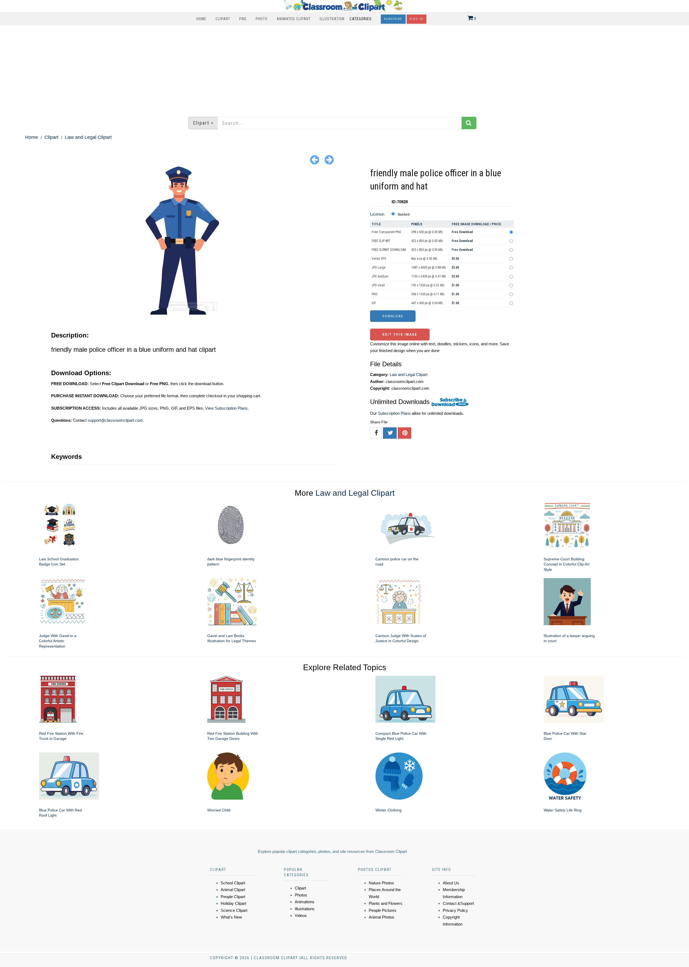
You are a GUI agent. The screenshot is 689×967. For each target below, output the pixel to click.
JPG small (378, 285)
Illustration (332, 19)
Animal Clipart (233, 889)
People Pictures (382, 910)
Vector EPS (379, 259)
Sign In (416, 19)
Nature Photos (381, 883)
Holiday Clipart (233, 903)
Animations (304, 901)
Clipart (223, 19)
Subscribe (393, 19)
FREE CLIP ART (381, 241)
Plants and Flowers (385, 903)
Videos (301, 915)
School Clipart (233, 883)
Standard (404, 214)
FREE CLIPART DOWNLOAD (389, 250)
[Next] (329, 159)
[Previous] (314, 159)
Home (201, 19)
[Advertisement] (344, 68)
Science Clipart (234, 910)
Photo (262, 19)
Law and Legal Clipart (88, 137)
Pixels (416, 224)
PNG (243, 19)
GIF (374, 303)
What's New (231, 917)
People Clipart (233, 896)
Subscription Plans (394, 413)
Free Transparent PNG (386, 232)
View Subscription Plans (226, 408)
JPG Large (378, 267)
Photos (301, 895)
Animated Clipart (294, 19)
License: (377, 214)
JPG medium (380, 276)
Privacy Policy (455, 910)
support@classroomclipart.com (115, 420)
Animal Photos (381, 917)
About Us (451, 883)
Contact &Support (458, 903)
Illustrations (305, 908)
